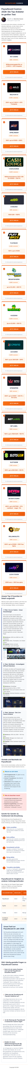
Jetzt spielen (14, 72)
